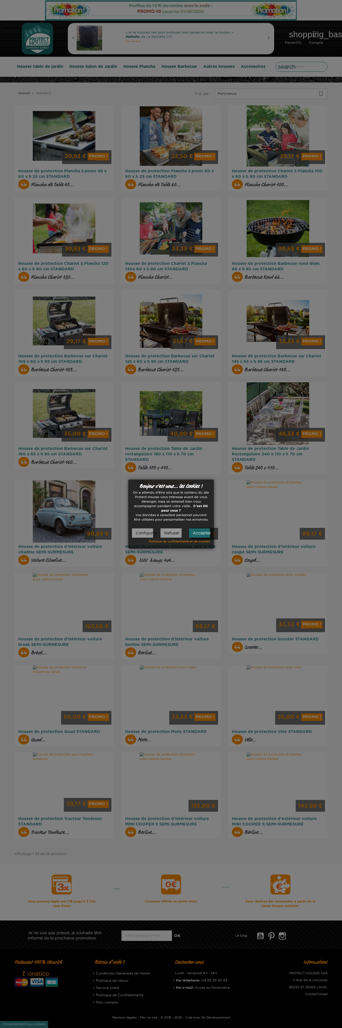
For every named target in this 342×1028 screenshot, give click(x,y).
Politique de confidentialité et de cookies (179, 541)
